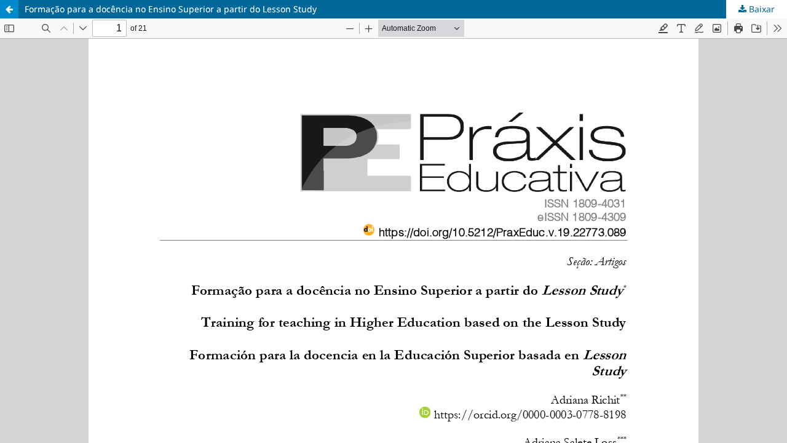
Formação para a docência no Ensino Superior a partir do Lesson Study (171, 9)
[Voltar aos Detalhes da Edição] (9, 9)
